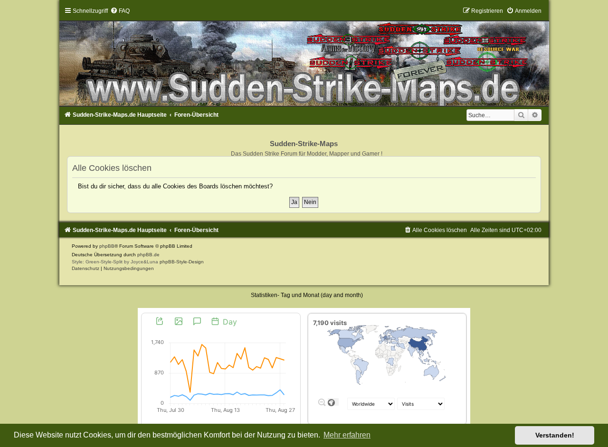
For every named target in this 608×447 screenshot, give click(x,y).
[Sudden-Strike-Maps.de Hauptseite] (304, 56)
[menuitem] (120, 11)
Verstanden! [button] (554, 435)
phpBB (106, 246)
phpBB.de (148, 254)
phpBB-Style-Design (182, 261)
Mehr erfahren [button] (346, 435)
